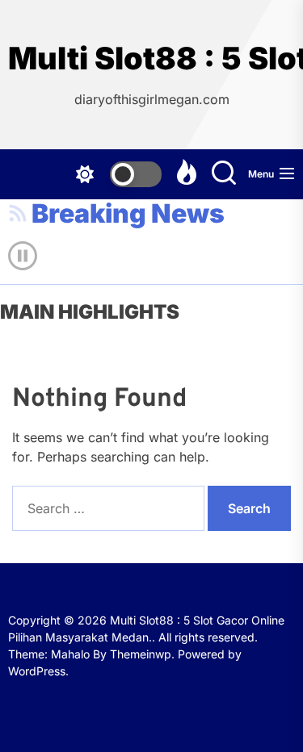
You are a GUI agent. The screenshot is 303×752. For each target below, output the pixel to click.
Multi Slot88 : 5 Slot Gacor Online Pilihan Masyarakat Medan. (151, 58)
